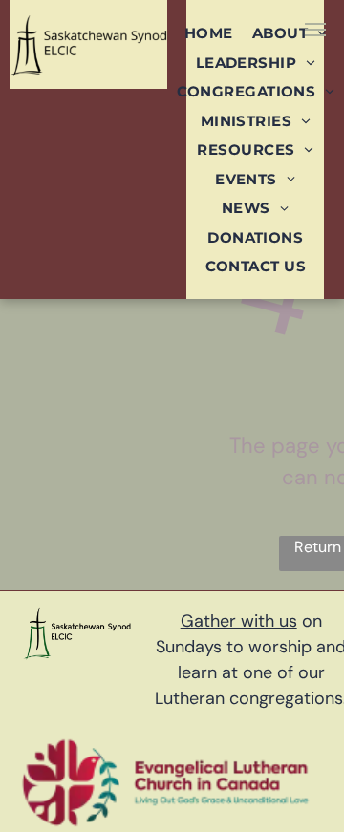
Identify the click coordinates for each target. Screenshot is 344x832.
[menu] (315, 30)
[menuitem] (209, 33)
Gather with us (239, 620)
